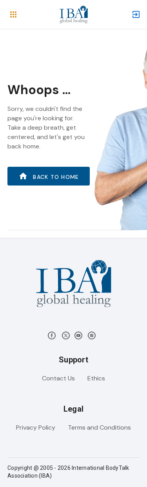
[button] (13, 14)
